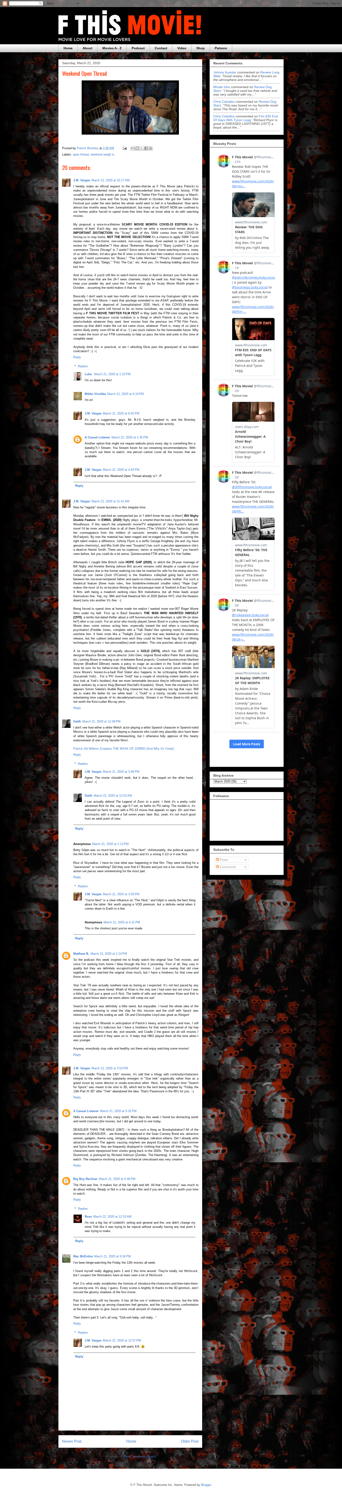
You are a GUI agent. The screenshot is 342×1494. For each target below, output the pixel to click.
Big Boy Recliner (85, 1179)
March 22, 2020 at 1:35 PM (129, 437)
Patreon (221, 48)
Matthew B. (81, 953)
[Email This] (133, 148)
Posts (223, 859)
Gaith (77, 721)
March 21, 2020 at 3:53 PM (109, 1068)
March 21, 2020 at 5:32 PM (118, 1111)
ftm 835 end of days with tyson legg (245, 118)
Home (68, 48)
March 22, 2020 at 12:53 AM (113, 795)
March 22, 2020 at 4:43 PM (121, 469)
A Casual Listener (97, 437)
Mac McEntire (83, 1256)
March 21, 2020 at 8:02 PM (121, 413)
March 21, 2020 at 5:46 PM (117, 1179)
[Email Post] (124, 148)
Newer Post (71, 1441)
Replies (83, 366)
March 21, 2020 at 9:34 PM (112, 1256)
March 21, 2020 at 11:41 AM (110, 501)
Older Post (189, 1441)
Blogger (206, 1485)
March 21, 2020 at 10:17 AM (110, 180)
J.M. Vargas (81, 180)
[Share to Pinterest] (150, 148)
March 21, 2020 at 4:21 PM (122, 922)
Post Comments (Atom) (140, 1456)
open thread (81, 154)
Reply (77, 357)
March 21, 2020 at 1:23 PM (112, 374)
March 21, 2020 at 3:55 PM (121, 894)
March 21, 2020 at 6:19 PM (125, 394)
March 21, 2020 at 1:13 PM (110, 844)
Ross (88, 1216)
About (87, 48)
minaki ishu (221, 87)
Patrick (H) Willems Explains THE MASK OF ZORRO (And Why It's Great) (123, 748)
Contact (161, 48)
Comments (227, 867)
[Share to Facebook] (146, 148)
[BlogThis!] (137, 148)
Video (181, 48)
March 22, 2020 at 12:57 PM (122, 1340)
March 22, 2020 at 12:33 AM (112, 1216)
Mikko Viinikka (95, 394)
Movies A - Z (112, 48)
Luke (89, 374)
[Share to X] (141, 148)
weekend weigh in (102, 154)
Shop (200, 48)
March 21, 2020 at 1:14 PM (109, 953)
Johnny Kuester (224, 72)
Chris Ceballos (224, 101)
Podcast (138, 48)
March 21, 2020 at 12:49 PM (101, 721)
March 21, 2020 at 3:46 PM (121, 771)
